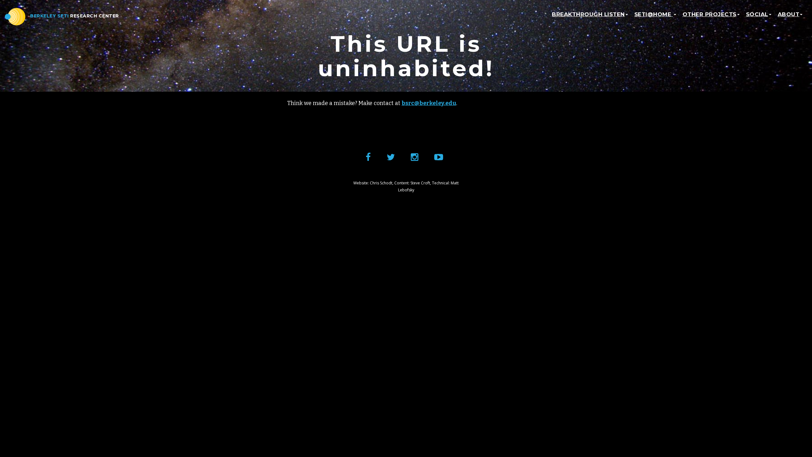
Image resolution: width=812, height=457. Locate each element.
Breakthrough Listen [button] (588, 14)
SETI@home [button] (653, 14)
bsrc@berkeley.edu (429, 103)
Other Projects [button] (710, 14)
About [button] (789, 14)
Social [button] (757, 14)
